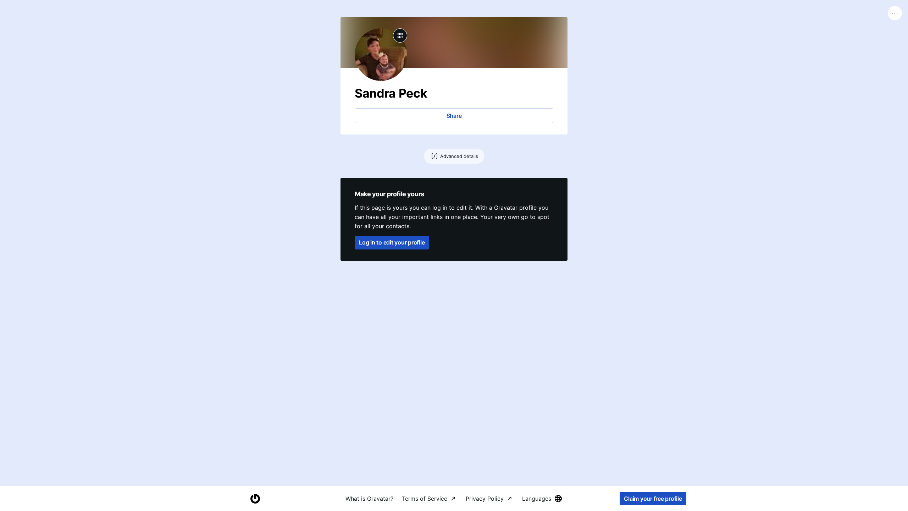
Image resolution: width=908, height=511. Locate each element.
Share (454, 115)
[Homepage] (255, 499)
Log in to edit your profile (392, 242)
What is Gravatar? (369, 498)
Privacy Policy (485, 498)
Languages (536, 498)
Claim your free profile (653, 498)
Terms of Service (424, 498)
